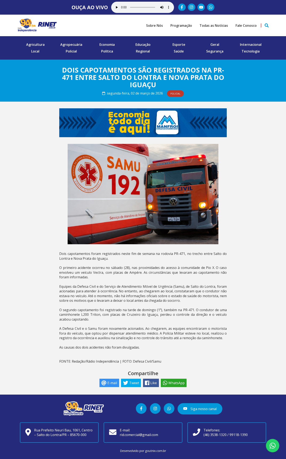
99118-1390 (238, 434)
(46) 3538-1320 (215, 434)
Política (107, 51)
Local (35, 51)
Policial (71, 51)
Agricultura (35, 44)
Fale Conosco (246, 25)
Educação (143, 44)
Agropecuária (71, 44)
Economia (107, 44)
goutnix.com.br (155, 451)
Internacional (251, 44)
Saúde (179, 51)
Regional (143, 51)
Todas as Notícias (214, 25)
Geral (214, 44)
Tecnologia (251, 51)
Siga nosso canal (203, 409)
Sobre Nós (154, 25)
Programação (181, 25)
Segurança (214, 51)
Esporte (179, 44)
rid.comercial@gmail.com (139, 434)
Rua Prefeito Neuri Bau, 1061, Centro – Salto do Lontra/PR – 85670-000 (63, 432)
